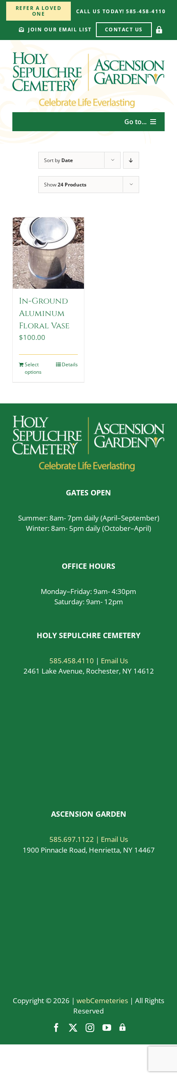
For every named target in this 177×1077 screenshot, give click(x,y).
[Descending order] (131, 160)
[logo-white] (88, 419)
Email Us (114, 660)
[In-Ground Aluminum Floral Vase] (48, 253)
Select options (33, 368)
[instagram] (90, 1027)
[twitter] (73, 1027)
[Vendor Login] (159, 29)
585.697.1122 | (75, 839)
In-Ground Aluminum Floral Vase (44, 313)
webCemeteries (102, 1000)
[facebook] (56, 1027)
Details (70, 364)
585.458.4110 (71, 660)
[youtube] (106, 1027)
